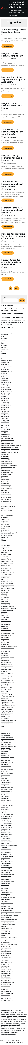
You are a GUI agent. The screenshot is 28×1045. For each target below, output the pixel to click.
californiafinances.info (7, 666)
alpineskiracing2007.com (7, 695)
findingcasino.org (5, 865)
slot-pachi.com (5, 796)
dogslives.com (5, 850)
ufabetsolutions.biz (6, 414)
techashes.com (5, 362)
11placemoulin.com (6, 782)
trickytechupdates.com (7, 713)
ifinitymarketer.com (6, 968)
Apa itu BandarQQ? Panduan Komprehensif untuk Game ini (12, 131)
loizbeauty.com (5, 619)
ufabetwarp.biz (5, 395)
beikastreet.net (5, 547)
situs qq (12, 1012)
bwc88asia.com (5, 479)
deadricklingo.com (6, 876)
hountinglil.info (5, 771)
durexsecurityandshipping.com (9, 465)
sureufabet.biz (5, 422)
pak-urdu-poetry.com (6, 841)
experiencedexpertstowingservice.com (11, 912)
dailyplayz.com (5, 960)
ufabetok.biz (4, 431)
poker (2, 336)
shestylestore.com (6, 998)
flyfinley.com (4, 767)
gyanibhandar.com (6, 393)
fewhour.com (4, 811)
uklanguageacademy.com (7, 737)
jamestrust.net (5, 613)
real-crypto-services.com (7, 472)
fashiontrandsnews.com (7, 440)
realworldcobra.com (6, 867)
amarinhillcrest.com (6, 595)
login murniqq (20, 1026)
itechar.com (4, 373)
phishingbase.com (6, 984)
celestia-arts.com (5, 556)
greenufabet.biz (5, 407)
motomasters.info (6, 888)
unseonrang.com (5, 840)
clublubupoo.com (5, 946)
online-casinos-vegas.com (8, 705)
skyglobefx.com (5, 877)
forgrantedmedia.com (6, 568)
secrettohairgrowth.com (7, 648)
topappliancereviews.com (7, 711)
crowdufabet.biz (5, 434)
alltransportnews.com (7, 438)
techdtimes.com (5, 367)
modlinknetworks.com (7, 971)
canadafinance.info (6, 667)
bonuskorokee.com (6, 951)
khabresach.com (5, 716)
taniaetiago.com (5, 526)
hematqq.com (4, 1026)
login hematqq (5, 1028)
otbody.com (4, 612)
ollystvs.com (4, 847)
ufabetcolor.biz (5, 409)
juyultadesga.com (5, 470)
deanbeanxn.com (5, 755)
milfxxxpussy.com (5, 508)
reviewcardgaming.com (7, 910)
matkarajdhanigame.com (7, 757)
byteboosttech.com (6, 382)
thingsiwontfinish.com (7, 1000)
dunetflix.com (5, 504)
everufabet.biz (5, 432)
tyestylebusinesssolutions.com (9, 939)
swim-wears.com (5, 567)
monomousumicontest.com (8, 874)
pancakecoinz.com (6, 766)
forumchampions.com (7, 558)
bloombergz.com (5, 603)
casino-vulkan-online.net (7, 696)
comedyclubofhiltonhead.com (9, 919)
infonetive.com (5, 660)
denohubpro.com (5, 858)
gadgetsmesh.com (6, 825)
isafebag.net (4, 601)
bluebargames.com (6, 559)
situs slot (15, 1016)
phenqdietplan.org (6, 501)
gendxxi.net (4, 886)
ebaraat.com (4, 378)
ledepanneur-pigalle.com (7, 673)
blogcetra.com (5, 843)
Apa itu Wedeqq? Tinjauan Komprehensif (12, 317)
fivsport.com (4, 495)
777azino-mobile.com (7, 459)
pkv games (4, 341)
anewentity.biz (5, 639)
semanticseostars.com (7, 814)
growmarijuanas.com (6, 818)
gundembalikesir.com (6, 371)
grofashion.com (5, 980)
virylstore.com (5, 577)
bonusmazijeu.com (6, 948)
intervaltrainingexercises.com (9, 937)
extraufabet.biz (5, 411)
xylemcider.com (5, 524)
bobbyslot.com (5, 780)
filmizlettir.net (5, 549)
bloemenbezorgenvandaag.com (9, 646)
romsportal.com (5, 995)
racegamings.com (5, 986)
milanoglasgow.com (6, 684)
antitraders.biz (5, 454)
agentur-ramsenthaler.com (8, 881)
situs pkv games (5, 349)
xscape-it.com (5, 458)
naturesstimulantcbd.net (7, 533)
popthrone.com (5, 758)
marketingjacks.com (6, 709)
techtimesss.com (5, 576)
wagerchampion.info (6, 872)
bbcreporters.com (6, 441)
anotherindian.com (6, 523)
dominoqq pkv (17, 1010)
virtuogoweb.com (5, 386)
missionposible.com (6, 704)
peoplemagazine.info (6, 360)
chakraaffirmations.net (7, 773)
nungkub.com (4, 521)
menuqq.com (4, 1010)
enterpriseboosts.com (7, 604)
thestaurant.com (5, 942)
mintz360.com (5, 784)
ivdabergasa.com (5, 468)
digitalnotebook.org (6, 791)
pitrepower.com (5, 698)
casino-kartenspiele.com (7, 606)
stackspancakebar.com (7, 680)
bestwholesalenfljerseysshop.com (10, 449)
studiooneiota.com (6, 863)
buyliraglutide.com (6, 389)
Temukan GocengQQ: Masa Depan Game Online (13, 30)
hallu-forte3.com (5, 686)
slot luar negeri (19, 1014)
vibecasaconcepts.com (7, 892)
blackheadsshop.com (6, 913)
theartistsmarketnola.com (8, 676)
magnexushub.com (6, 384)
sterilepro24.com (5, 906)
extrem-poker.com (6, 481)
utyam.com (4, 514)
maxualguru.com (5, 793)
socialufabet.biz (5, 416)
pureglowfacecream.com (7, 633)
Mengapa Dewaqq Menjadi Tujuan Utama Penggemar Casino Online (13, 236)
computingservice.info (7, 834)
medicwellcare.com (6, 899)
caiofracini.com (5, 836)
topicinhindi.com (5, 735)
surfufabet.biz (5, 418)
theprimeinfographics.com (8, 922)
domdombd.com (5, 959)
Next (16, 288)
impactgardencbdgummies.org (9, 532)
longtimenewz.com (6, 973)
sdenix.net (4, 594)
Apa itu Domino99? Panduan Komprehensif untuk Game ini (12, 184)
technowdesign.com (6, 463)
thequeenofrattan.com (7, 856)
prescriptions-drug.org (7, 583)
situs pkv (3, 340)
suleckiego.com (5, 723)
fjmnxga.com (4, 655)
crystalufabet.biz (5, 429)
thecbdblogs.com (5, 718)
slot (2, 1017)
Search (4, 297)
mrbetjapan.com (5, 637)
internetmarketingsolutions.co (9, 845)
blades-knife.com (5, 859)
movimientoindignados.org (8, 506)
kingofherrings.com (6, 635)
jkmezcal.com (4, 935)
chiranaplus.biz (5, 678)
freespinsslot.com (5, 798)
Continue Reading (8, 46)
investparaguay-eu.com (7, 477)
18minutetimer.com (6, 813)
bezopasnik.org (5, 653)
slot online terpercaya (7, 332)
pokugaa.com (4, 989)
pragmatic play (22, 1016)
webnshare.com (5, 820)
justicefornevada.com (6, 827)
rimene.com (4, 671)
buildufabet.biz (5, 436)
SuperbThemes (19, 1042)
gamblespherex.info (6, 879)
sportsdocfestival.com (7, 996)
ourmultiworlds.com (6, 550)
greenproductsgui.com (7, 805)
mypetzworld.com (6, 474)
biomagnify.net (5, 537)
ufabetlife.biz (4, 413)
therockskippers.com (6, 689)
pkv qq (10, 1010)
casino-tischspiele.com (7, 610)
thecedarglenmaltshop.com (8, 731)
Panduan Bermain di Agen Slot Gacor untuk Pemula (17, 4)
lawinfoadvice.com (6, 499)
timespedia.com (5, 622)
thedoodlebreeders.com (7, 486)
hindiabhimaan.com (6, 714)
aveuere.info (4, 802)
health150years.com (6, 581)
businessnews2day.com (7, 903)
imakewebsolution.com (7, 762)
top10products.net (6, 742)
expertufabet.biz (5, 398)
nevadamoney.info (6, 669)
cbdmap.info (4, 753)
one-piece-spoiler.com (7, 861)
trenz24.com (4, 615)
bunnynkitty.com (5, 651)
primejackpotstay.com (7, 987)
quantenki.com (5, 895)
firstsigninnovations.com (7, 563)
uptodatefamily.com (6, 510)
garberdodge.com (5, 565)
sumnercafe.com (5, 503)
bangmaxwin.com (5, 658)
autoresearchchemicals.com (8, 720)
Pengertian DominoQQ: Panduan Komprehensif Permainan (12, 210)
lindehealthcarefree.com (7, 739)
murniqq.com (15, 1025)
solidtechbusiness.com (7, 908)
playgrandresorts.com (7, 993)
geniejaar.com (4, 778)
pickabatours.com (6, 744)
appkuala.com (5, 640)
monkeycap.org (5, 592)
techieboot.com (5, 369)
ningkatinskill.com (6, 494)
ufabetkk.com (4, 628)
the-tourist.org (5, 597)
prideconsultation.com (7, 769)
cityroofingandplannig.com (8, 467)
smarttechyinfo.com (6, 789)
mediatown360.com (6, 700)
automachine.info (5, 868)
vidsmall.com (4, 901)
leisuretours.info (5, 829)
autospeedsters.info (6, 870)
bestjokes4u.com (5, 775)
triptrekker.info (5, 885)
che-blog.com (4, 764)
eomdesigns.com (5, 883)
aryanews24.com (5, 456)
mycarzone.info (5, 890)
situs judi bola (16, 1023)
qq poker (18, 1028)
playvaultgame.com (6, 991)
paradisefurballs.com (6, 800)
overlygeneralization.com (7, 822)
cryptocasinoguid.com (7, 443)
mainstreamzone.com (6, 816)
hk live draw (4, 334)
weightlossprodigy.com (7, 787)
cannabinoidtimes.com (7, 803)
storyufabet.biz (5, 425)
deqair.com (4, 490)
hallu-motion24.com (6, 687)
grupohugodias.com (6, 488)
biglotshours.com (5, 387)
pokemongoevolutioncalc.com (9, 982)
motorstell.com (5, 579)
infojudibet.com (5, 751)
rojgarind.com (5, 809)
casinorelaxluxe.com (6, 955)
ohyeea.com (4, 517)
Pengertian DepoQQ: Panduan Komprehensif (12, 54)
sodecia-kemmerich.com (7, 928)
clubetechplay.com (6, 957)
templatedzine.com (6, 497)
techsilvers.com (5, 492)
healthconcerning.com (7, 807)
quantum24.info (5, 894)
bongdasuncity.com (6, 794)
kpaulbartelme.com (6, 917)
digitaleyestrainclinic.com (7, 702)
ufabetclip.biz (4, 396)
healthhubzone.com (6, 377)
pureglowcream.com (6, 644)
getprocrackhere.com (6, 962)
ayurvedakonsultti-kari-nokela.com (10, 452)
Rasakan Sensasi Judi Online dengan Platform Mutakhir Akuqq (12, 262)
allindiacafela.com (6, 693)
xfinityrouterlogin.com (7, 707)
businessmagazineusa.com (8, 897)
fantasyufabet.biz (5, 400)
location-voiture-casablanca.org (9, 915)
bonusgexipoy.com (6, 953)
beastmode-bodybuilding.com (9, 746)
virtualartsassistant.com (7, 921)
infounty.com (4, 476)
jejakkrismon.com (5, 624)
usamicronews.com (6, 978)
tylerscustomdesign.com (7, 572)
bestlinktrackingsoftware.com (9, 944)
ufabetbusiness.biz (6, 405)
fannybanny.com (5, 966)
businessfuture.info (6, 749)
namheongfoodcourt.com (7, 682)
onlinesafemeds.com (6, 391)
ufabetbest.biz (5, 420)
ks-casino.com (5, 483)
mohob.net (4, 785)
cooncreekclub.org (6, 552)
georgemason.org (5, 733)
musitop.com (4, 512)
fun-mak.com (4, 930)
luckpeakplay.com (5, 977)
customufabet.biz (5, 423)
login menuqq (12, 1026)
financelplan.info (5, 748)
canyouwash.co (5, 364)
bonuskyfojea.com (6, 950)
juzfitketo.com (5, 528)
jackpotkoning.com (6, 969)
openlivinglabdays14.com (7, 450)
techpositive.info (5, 838)
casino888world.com (6, 931)
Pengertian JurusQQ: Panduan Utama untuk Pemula (11, 105)
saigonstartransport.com (7, 657)
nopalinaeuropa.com (6, 535)
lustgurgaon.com (5, 776)
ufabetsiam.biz (5, 402)
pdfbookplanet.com (6, 852)
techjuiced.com (5, 380)
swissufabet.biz (5, 404)
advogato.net (4, 599)
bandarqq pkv (7, 1025)
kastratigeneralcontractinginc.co (9, 447)
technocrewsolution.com (7, 585)
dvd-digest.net (5, 675)
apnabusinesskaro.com (7, 722)
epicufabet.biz (5, 427)
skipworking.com (5, 617)
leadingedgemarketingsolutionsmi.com (11, 445)
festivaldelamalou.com (7, 561)
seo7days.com (5, 642)
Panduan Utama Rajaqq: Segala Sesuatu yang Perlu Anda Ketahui (13, 79)
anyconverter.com (6, 621)
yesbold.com (4, 375)
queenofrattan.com (6, 854)
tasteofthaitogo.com (6, 649)
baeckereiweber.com (6, 358)
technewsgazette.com (7, 631)
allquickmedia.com (6, 630)
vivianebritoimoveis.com (7, 588)
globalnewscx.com (6, 849)
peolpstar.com (5, 570)
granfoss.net (4, 691)
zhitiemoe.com (5, 519)
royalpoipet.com (5, 940)
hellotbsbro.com (5, 831)
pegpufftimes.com (6, 554)
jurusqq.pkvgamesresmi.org (8, 1034)
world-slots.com (5, 760)
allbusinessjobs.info (6, 740)
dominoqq (4, 338)
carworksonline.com (6, 574)
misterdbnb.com (5, 933)
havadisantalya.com (6, 366)
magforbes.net (5, 590)
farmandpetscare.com (7, 832)
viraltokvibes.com (5, 586)
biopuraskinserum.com (7, 664)
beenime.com (4, 926)
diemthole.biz (4, 626)
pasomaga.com (5, 530)
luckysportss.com (5, 975)
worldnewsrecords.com (7, 904)
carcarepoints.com (6, 485)
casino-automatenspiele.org (8, 608)
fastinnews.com (5, 964)
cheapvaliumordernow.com (8, 924)
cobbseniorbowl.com (6, 461)
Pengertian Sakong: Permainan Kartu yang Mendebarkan (11, 157)
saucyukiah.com (5, 545)
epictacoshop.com (6, 662)
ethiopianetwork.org (6, 823)
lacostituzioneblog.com (7, 515)
